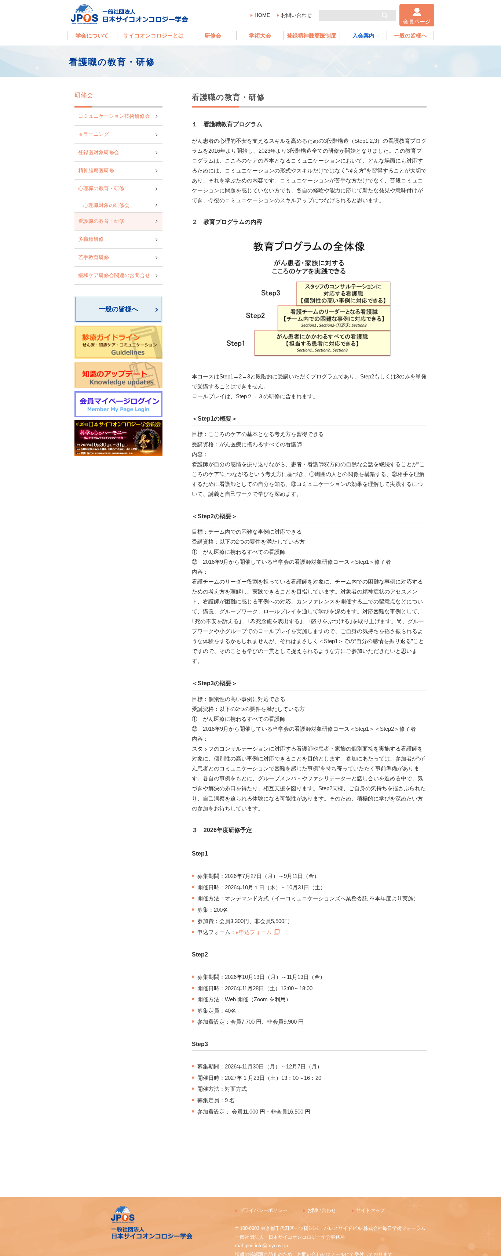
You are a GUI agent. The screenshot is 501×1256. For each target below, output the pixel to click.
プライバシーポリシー (263, 1210)
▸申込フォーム (254, 932)
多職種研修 (91, 239)
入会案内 (363, 35)
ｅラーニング (93, 134)
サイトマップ (370, 1210)
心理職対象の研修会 (106, 205)
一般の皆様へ (410, 35)
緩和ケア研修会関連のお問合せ (114, 275)
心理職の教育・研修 (101, 188)
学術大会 (260, 35)
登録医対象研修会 (98, 152)
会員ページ (417, 21)
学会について (92, 35)
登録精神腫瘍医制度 (311, 35)
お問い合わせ (296, 15)
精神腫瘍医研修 (96, 170)
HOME (262, 15)
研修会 (213, 35)
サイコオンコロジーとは (153, 35)
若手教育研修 (93, 257)
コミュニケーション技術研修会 (114, 116)
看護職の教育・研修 (101, 221)
